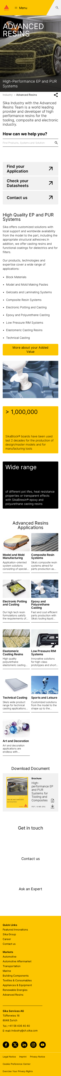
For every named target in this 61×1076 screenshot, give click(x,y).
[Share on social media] (55, 94)
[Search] (57, 7)
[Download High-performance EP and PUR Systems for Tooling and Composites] (52, 806)
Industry (8, 94)
